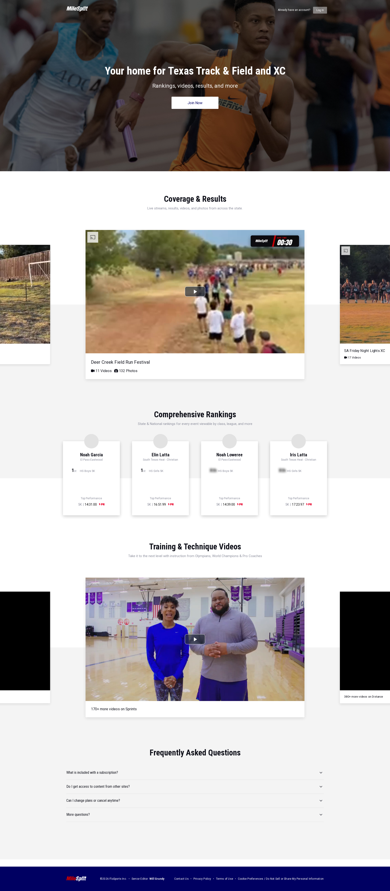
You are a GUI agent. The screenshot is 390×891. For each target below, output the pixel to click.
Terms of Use (224, 878)
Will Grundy (156, 878)
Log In (320, 10)
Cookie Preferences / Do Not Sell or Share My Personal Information (281, 878)
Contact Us (181, 878)
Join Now (195, 103)
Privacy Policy (202, 878)
